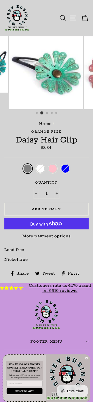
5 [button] (56, 113)
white (40, 168)
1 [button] (37, 113)
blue (65, 168)
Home (45, 123)
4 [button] (52, 113)
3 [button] (47, 113)
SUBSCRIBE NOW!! (24, 391)
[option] (46, 72)
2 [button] (41, 112)
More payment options (46, 236)
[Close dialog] (86, 358)
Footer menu (46, 341)
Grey (27, 168)
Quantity (46, 182)
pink (52, 168)
